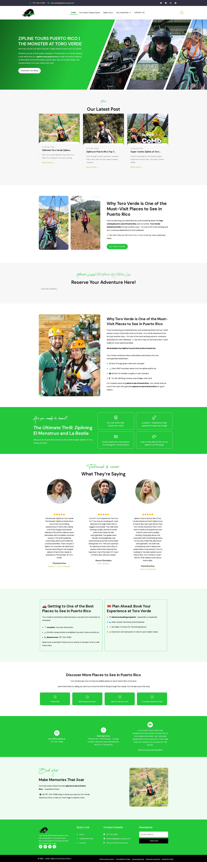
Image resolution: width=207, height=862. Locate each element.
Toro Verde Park (122, 12)
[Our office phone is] (57, 733)
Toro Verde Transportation (89, 12)
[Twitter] (161, 3)
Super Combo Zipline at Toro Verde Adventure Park (100, 151)
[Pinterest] (175, 3)
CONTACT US (139, 12)
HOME (73, 12)
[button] (168, 142)
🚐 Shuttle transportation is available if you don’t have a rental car (71, 632)
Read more (47, 167)
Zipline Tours (108, 12)
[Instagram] (170, 3)
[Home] (28, 12)
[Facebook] (166, 3)
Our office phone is (56, 739)
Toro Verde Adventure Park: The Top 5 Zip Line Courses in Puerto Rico (147, 151)
